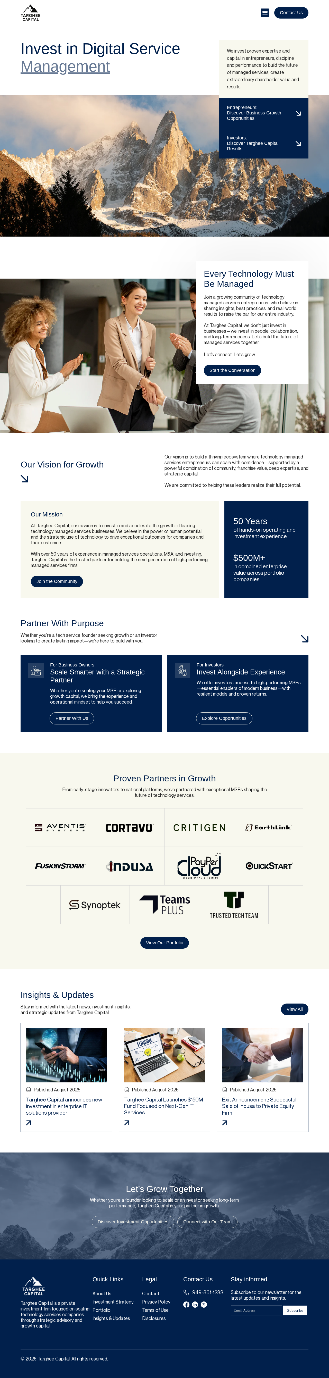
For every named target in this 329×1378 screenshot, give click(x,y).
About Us (102, 1293)
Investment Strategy (113, 1302)
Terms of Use (155, 1310)
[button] (265, 13)
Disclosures (154, 1318)
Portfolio (102, 1310)
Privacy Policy (156, 1302)
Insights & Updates (111, 1318)
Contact (150, 1293)
